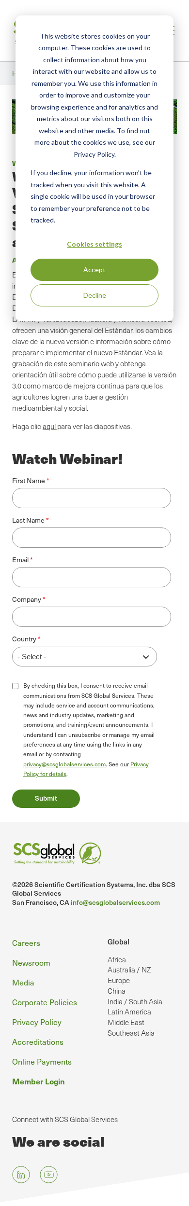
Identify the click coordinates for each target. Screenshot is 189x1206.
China (117, 991)
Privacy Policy (37, 1022)
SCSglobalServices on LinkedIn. (21, 1175)
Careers (26, 943)
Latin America (129, 1011)
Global (118, 941)
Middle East (126, 1022)
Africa (117, 959)
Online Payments (42, 1061)
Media (23, 982)
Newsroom (31, 962)
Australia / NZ (129, 969)
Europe (119, 980)
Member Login (38, 1081)
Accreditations (37, 1042)
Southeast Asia (131, 1033)
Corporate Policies (44, 1002)
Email (20, 559)
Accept (94, 269)
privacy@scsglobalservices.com (64, 764)
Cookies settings (94, 244)
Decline (94, 295)
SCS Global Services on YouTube (49, 1175)
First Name (28, 480)
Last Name (28, 520)
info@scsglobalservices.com (115, 902)
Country (24, 638)
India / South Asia (135, 1001)
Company (26, 599)
